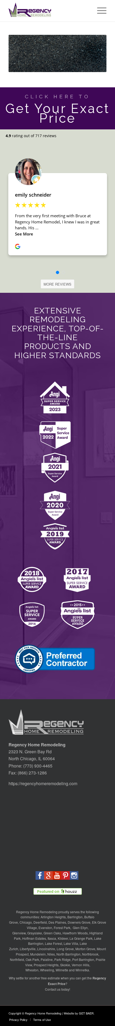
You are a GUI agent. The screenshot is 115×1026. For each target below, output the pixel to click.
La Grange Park (81, 938)
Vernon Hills (80, 965)
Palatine (47, 959)
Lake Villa (71, 943)
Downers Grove (79, 922)
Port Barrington (83, 959)
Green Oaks (52, 933)
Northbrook (90, 954)
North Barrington (68, 954)
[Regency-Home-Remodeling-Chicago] (48, 10)
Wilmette (62, 970)
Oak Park (32, 959)
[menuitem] (99, 10)
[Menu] (99, 10)
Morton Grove (85, 948)
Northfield (17, 959)
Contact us (52, 989)
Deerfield (40, 922)
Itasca (52, 938)
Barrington (75, 917)
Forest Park (62, 927)
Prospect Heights (46, 965)
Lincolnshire (46, 948)
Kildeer (63, 938)
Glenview (19, 933)
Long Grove (65, 948)
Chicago (26, 922)
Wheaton (32, 970)
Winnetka (82, 970)
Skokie (65, 965)
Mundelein (38, 954)
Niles (51, 954)
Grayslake (34, 933)
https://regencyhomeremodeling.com (43, 783)
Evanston (45, 927)
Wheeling (47, 970)
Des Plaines (57, 922)
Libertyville (28, 948)
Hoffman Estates (34, 938)
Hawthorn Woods (75, 933)
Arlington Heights (53, 917)
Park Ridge (62, 959)
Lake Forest (53, 943)
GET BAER (86, 1013)
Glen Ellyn (80, 927)
